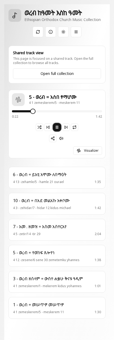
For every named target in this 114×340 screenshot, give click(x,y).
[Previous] (48, 127)
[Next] (66, 127)
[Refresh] (38, 32)
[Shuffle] (39, 127)
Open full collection (57, 73)
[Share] (52, 138)
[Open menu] (76, 32)
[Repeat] (74, 127)
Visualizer (91, 150)
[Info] (50, 32)
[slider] (33, 111)
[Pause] (57, 127)
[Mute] (61, 138)
